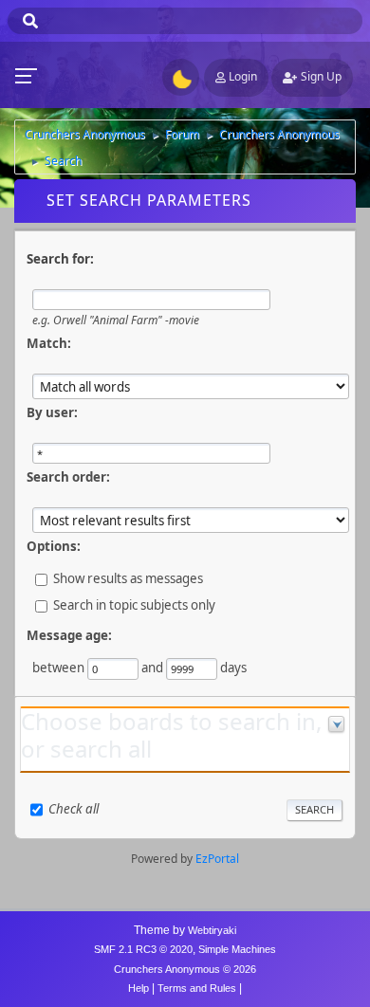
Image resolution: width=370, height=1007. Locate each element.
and (152, 667)
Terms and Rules (196, 988)
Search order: (68, 476)
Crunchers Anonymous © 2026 (185, 969)
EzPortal (217, 859)
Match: (49, 343)
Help (138, 988)
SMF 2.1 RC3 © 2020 (143, 949)
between (58, 667)
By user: (52, 412)
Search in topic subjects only (134, 604)
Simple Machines (237, 949)
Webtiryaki (212, 930)
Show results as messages (128, 578)
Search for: (60, 258)
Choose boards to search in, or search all (171, 734)
